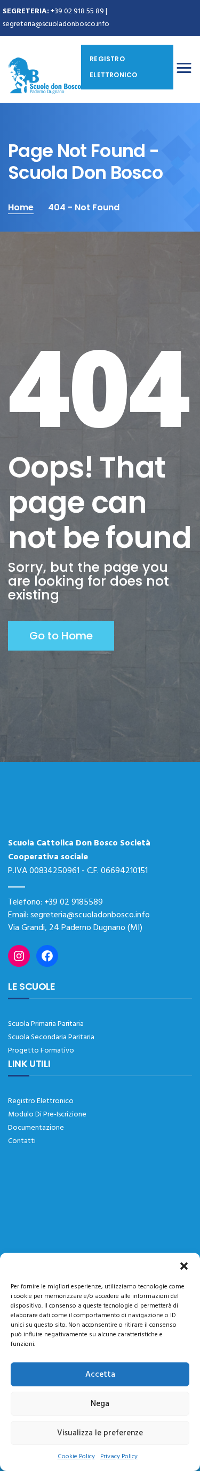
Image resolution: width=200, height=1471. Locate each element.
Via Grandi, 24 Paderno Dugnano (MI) (75, 928)
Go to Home (61, 635)
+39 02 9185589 (73, 902)
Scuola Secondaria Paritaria (51, 1037)
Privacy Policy (119, 1456)
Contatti (22, 1141)
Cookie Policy (76, 1456)
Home (21, 207)
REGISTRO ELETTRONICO (113, 66)
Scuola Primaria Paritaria (46, 1024)
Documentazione (36, 1128)
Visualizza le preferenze (100, 1433)
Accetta (100, 1374)
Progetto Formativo (41, 1051)
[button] (184, 1266)
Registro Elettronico (41, 1101)
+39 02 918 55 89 (77, 11)
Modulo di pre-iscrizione (47, 1114)
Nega (100, 1404)
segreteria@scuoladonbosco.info (56, 24)
